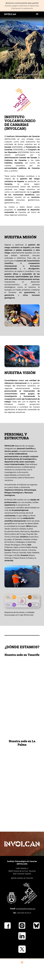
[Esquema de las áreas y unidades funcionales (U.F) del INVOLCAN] (22, 607)
